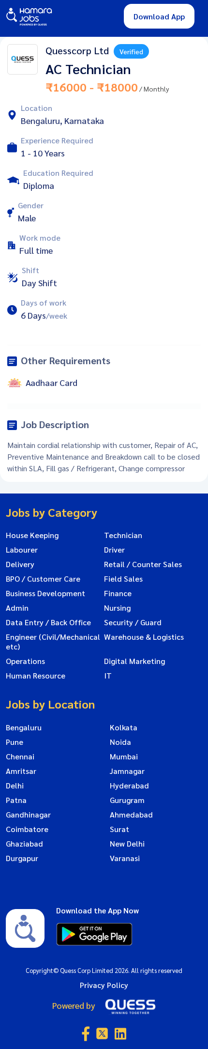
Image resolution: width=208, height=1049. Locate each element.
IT (108, 675)
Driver (114, 550)
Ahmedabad (131, 814)
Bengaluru (24, 727)
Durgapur (22, 858)
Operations (25, 661)
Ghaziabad (24, 843)
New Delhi (127, 843)
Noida (120, 742)
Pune (14, 742)
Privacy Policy (104, 985)
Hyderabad (129, 785)
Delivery (20, 564)
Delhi (15, 785)
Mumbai (124, 756)
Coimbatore (27, 829)
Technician (123, 535)
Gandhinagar (28, 814)
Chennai (20, 756)
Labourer (22, 550)
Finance (118, 593)
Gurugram (127, 800)
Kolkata (123, 727)
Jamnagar (127, 771)
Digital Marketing (134, 661)
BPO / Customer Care (43, 579)
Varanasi (125, 858)
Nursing (117, 608)
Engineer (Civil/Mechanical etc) (53, 641)
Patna (16, 800)
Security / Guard (133, 622)
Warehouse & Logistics (144, 637)
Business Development (45, 593)
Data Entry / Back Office (48, 622)
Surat (119, 829)
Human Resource (35, 675)
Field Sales (123, 579)
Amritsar (21, 771)
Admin (17, 608)
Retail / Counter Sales (143, 564)
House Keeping (32, 535)
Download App (159, 16)
